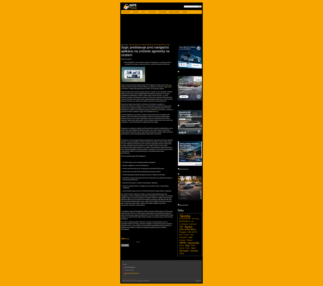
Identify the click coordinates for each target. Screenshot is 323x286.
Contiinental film (185, 219)
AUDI (181, 235)
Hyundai (193, 242)
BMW (183, 242)
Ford (181, 253)
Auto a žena (124, 44)
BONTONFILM (184, 221)
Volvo (192, 235)
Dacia (193, 245)
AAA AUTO (192, 232)
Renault (184, 250)
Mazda (181, 245)
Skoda (185, 216)
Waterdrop (195, 219)
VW (181, 226)
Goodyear (182, 240)
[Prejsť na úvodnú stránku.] (130, 9)
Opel (193, 248)
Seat (190, 237)
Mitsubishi (183, 237)
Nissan (190, 240)
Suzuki (181, 248)
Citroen (186, 235)
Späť (126, 245)
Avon (188, 226)
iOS (157, 111)
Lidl (192, 221)
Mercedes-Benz (187, 229)
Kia (187, 245)
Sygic (170, 85)
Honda (194, 250)
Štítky (123, 238)
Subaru (187, 248)
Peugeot (183, 232)
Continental (183, 224)
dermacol (193, 224)
